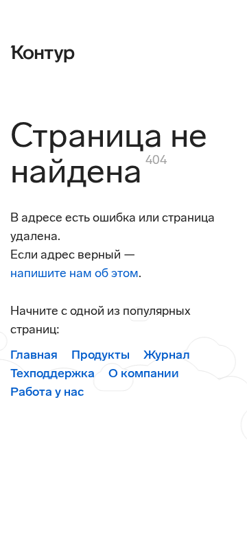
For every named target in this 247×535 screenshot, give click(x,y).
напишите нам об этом (74, 273)
